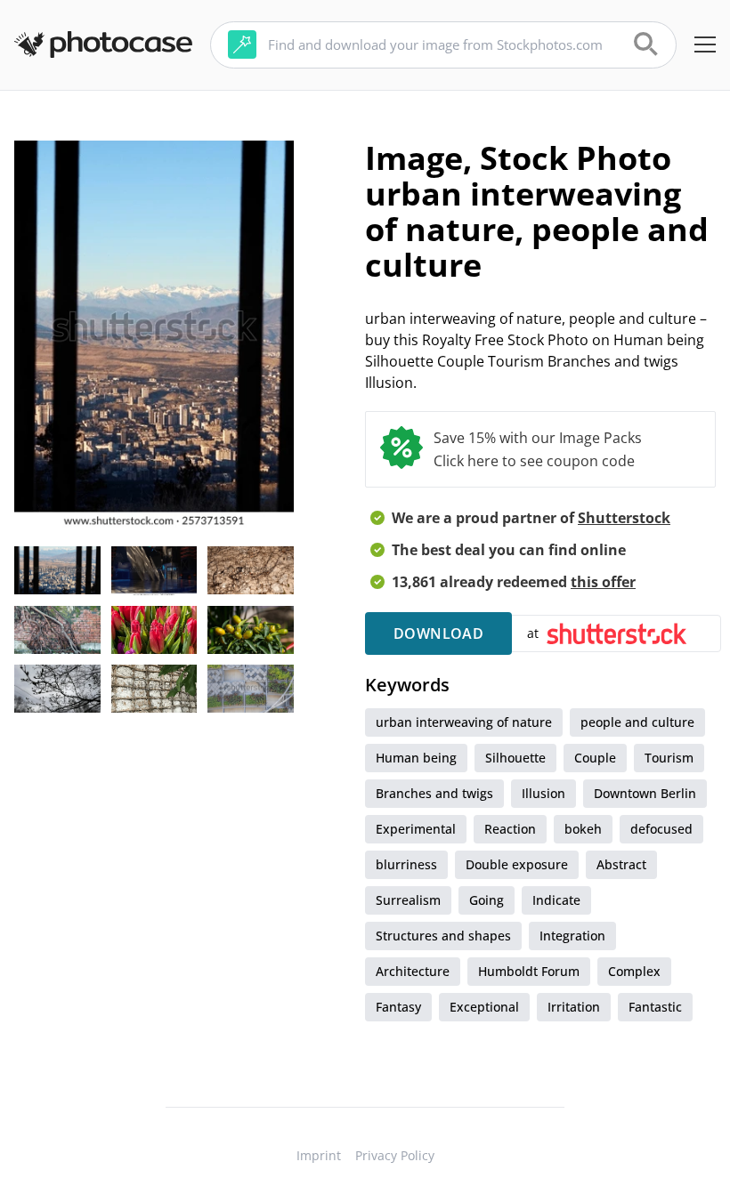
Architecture (413, 971)
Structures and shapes (443, 935)
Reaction (510, 828)
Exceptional (484, 1006)
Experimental (416, 828)
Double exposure (517, 864)
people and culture (637, 722)
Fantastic (655, 1006)
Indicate (556, 900)
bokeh (583, 828)
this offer (603, 582)
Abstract (621, 864)
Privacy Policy (394, 1155)
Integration (572, 935)
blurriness (406, 864)
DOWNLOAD (438, 633)
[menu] (705, 44)
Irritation (574, 1006)
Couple (595, 757)
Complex (634, 971)
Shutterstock (624, 518)
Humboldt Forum (529, 971)
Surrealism (408, 900)
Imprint (318, 1155)
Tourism (669, 757)
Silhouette (515, 757)
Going (486, 900)
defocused (661, 828)
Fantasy (398, 1006)
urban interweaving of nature (464, 722)
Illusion (543, 793)
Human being (416, 757)
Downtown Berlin (645, 793)
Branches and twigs (434, 793)
